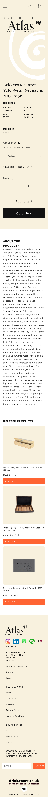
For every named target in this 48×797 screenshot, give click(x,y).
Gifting (9, 742)
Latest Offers (12, 736)
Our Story (10, 672)
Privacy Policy (12, 710)
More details (10, 481)
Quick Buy (24, 213)
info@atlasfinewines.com (17, 666)
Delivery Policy (13, 704)
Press (8, 678)
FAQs (8, 692)
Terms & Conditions (15, 716)
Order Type (10, 142)
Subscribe (39, 765)
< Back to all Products (19, 18)
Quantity (8, 178)
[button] (5, 6)
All (7, 730)
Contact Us (11, 698)
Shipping (7, 147)
